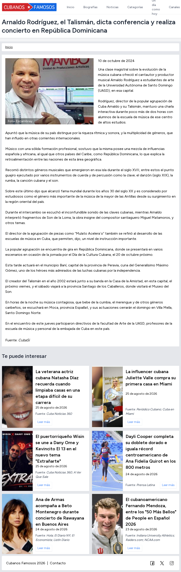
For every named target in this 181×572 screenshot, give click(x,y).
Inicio (9, 47)
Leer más (44, 422)
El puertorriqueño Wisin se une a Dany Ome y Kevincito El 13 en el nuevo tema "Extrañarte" (60, 449)
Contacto (58, 563)
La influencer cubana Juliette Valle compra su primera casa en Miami (151, 378)
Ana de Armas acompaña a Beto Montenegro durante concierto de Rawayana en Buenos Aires (60, 512)
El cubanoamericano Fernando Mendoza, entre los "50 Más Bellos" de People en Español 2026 (151, 512)
